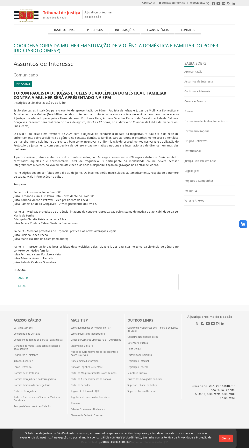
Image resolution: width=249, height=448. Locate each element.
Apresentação (193, 71)
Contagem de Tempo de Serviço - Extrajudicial (38, 339)
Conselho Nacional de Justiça (143, 336)
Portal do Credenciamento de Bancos (91, 379)
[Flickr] (213, 324)
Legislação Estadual (138, 361)
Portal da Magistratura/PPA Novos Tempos (94, 373)
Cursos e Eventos (195, 101)
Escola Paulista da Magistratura (88, 333)
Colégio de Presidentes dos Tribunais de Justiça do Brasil (152, 329)
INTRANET (149, 2)
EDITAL (21, 286)
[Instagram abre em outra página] (228, 4)
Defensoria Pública (137, 343)
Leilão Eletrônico (23, 367)
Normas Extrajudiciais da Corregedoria (35, 379)
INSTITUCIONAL (64, 30)
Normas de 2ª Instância (26, 373)
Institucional (192, 151)
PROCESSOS (95, 30)
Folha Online (134, 349)
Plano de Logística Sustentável (87, 367)
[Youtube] (207, 324)
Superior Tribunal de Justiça (142, 385)
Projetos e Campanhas (199, 180)
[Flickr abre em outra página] (224, 4)
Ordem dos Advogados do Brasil (144, 379)
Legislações (191, 171)
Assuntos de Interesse (198, 81)
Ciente (226, 438)
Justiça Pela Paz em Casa (200, 161)
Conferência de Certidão (27, 333)
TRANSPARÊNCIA (158, 30)
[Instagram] (218, 324)
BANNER (22, 278)
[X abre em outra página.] (208, 4)
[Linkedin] (223, 324)
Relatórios (190, 190)
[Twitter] (197, 324)
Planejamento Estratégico (84, 361)
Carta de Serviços (23, 327)
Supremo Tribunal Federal (141, 391)
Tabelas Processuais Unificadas (88, 409)
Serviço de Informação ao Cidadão (32, 406)
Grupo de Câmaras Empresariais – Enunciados (96, 339)
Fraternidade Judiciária (139, 355)
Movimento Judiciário (82, 345)
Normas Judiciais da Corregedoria (32, 385)
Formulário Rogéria (197, 131)
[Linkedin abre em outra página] (233, 4)
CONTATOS (188, 30)
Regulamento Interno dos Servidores (90, 397)
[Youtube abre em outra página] (218, 4)
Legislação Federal (137, 367)
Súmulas (75, 403)
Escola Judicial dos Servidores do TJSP (91, 327)
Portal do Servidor (80, 385)
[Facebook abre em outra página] (213, 4)
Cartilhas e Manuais (197, 91)
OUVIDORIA (198, 2)
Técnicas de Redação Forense (87, 415)
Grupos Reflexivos (196, 141)
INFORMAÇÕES (125, 30)
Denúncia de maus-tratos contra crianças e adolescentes (37, 347)
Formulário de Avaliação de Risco (205, 121)
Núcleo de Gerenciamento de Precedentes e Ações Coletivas (94, 353)
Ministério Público (137, 373)
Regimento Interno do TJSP (85, 391)
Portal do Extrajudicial (25, 391)
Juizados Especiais (23, 361)
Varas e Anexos (194, 200)
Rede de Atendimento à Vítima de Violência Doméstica (37, 399)
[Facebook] (203, 324)
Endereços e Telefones (26, 355)
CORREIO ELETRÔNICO (173, 2)
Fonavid (189, 111)
